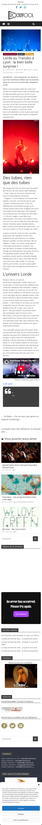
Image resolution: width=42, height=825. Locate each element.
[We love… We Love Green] (21, 508)
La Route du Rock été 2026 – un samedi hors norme (19, 4)
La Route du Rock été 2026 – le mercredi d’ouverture (19, 651)
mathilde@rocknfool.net (25, 763)
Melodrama (10, 72)
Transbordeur (19, 72)
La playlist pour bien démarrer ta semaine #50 (21, 430)
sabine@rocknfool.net (28, 758)
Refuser (21, 814)
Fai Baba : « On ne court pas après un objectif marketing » (19, 418)
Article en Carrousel (10, 54)
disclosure (29, 70)
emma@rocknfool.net (22, 761)
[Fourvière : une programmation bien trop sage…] (21, 476)
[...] (33, 767)
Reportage (29, 54)
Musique (21, 54)
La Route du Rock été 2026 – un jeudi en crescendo (19, 648)
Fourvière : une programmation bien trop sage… (19, 498)
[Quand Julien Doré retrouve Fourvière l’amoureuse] (21, 443)
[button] (39, 785)
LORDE (35, 70)
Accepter (21, 808)
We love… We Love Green (14, 529)
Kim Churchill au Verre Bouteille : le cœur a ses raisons (20, 635)
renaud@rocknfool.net (23, 767)
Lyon (4, 72)
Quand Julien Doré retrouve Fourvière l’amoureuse (19, 466)
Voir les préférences (21, 820)
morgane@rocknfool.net (25, 765)
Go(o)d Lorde (20, 392)
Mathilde (20, 70)
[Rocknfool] (21, 15)
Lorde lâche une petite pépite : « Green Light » (23, 398)
